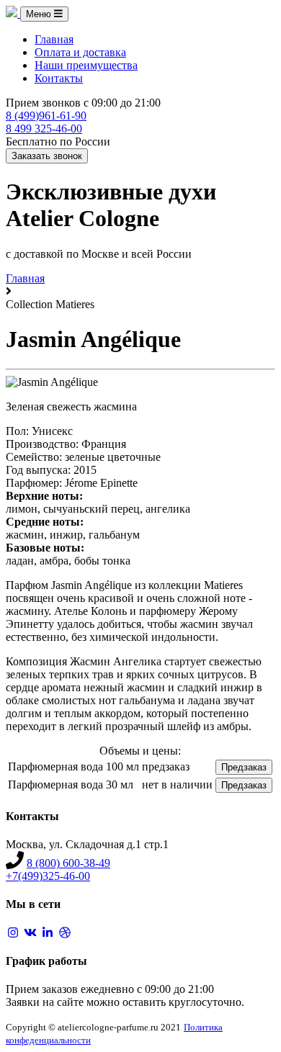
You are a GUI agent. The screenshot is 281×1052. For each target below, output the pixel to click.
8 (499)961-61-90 (46, 115)
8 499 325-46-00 (44, 128)
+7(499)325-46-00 (48, 876)
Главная (54, 39)
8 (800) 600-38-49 (68, 863)
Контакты (59, 78)
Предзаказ (244, 767)
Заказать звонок (47, 155)
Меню (40, 14)
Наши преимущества (86, 65)
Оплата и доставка (80, 52)
